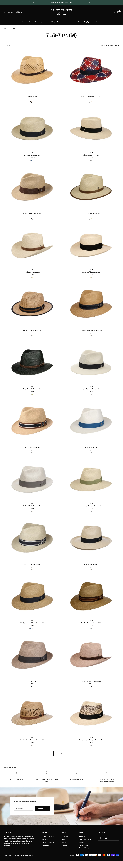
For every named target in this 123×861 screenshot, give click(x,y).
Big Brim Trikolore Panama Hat (91, 96)
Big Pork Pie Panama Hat (32, 155)
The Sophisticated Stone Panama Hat (32, 623)
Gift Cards (45, 845)
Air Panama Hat (32, 96)
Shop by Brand (88, 22)
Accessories (67, 22)
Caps (41, 22)
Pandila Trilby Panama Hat (32, 564)
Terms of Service (84, 848)
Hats (34, 22)
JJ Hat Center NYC (48, 836)
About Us (82, 836)
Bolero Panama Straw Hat (91, 155)
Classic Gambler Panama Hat (91, 272)
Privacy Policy (83, 845)
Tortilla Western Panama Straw (91, 681)
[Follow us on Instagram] (106, 837)
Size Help (65, 836)
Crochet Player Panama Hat (32, 330)
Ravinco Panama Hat (91, 564)
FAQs (64, 842)
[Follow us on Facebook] (100, 837)
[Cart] (118, 12)
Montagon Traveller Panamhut (91, 506)
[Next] (67, 753)
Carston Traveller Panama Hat (91, 213)
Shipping (45, 839)
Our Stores (82, 842)
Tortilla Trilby (32, 681)
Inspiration (77, 22)
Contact (98, 22)
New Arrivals (26, 22)
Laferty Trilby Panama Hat (32, 447)
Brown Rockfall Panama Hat (32, 213)
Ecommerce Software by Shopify (24, 855)
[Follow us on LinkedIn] (116, 837)
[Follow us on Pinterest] (111, 837)
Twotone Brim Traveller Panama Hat (32, 740)
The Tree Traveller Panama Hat (91, 623)
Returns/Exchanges (48, 842)
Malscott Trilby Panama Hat (32, 506)
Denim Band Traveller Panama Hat (91, 330)
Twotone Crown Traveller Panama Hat (91, 740)
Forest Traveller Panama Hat (32, 389)
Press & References (85, 839)
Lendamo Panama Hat (91, 447)
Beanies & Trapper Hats (53, 22)
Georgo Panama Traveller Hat (91, 389)
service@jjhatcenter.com (106, 782)
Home (5, 28)
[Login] (114, 12)
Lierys (32, 94)
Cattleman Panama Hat (32, 272)
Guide (64, 839)
